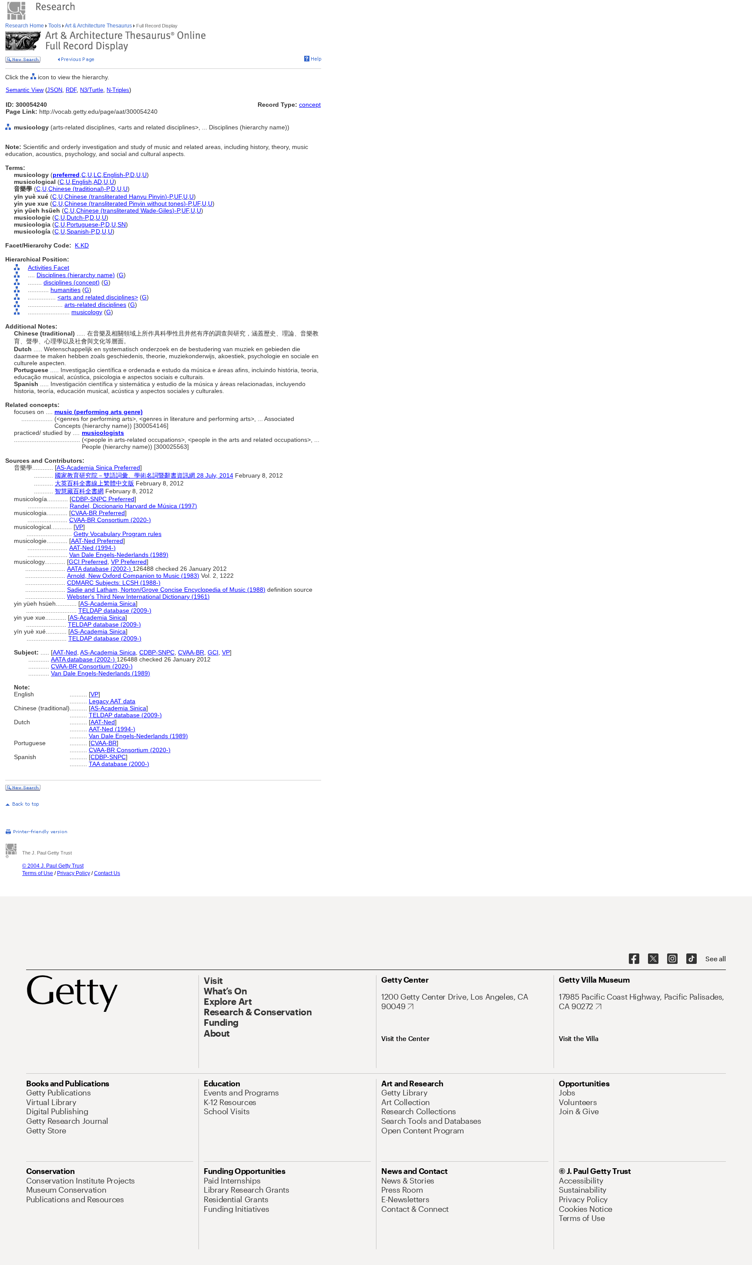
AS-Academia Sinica (108, 603)
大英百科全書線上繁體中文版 (94, 483)
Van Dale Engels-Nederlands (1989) (118, 554)
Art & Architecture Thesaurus (98, 26)
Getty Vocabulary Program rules (117, 533)
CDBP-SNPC (157, 652)
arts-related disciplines (95, 304)
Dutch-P (77, 217)
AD (98, 181)
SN (122, 224)
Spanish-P (80, 231)
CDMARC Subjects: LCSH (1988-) (114, 582)
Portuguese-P (85, 224)
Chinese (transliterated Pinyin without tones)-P (127, 203)
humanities (65, 289)
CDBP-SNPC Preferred (102, 498)
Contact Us (107, 873)
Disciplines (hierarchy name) (76, 274)
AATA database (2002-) (100, 568)
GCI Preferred (88, 561)
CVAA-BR (191, 652)
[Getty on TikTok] (691, 959)
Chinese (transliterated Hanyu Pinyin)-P (118, 196)
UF (177, 196)
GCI (213, 652)
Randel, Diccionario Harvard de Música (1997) (133, 505)
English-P (115, 174)
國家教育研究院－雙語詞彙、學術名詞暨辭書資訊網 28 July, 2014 (144, 475)
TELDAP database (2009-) (114, 610)
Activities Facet (48, 267)
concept (310, 104)
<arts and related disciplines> (97, 297)
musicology (86, 312)
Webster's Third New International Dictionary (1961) (138, 596)
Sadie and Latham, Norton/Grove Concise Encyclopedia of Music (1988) (166, 589)
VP (79, 526)
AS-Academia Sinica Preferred (98, 467)
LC (97, 174)
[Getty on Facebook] (634, 959)
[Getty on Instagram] (672, 959)
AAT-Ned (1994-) (92, 547)
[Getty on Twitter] (653, 959)
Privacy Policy (73, 873)
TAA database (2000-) (119, 763)
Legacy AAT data (112, 701)
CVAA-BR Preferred (98, 512)
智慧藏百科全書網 (79, 491)
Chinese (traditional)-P (78, 188)
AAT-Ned (65, 652)
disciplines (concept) (72, 282)
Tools (54, 26)
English (82, 181)
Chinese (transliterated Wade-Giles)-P (128, 210)
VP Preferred (129, 561)
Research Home (25, 26)
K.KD (82, 245)
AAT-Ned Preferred (97, 540)
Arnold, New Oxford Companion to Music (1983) (133, 575)
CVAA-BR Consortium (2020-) (110, 519)
